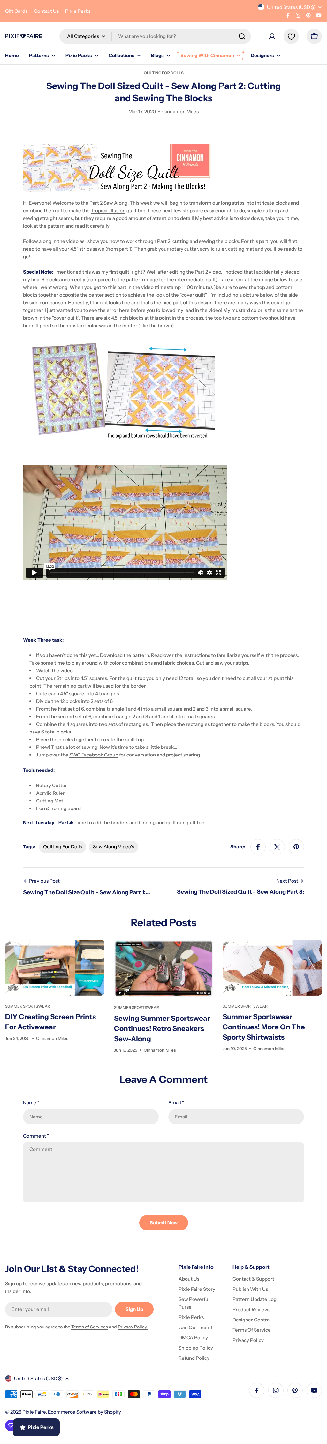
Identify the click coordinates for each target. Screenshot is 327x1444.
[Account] (272, 36)
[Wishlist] (291, 36)
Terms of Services (89, 1327)
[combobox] (155, 36)
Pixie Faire (34, 1412)
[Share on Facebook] (258, 846)
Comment (36, 1136)
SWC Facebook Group (93, 755)
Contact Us (46, 11)
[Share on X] (277, 846)
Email (176, 1103)
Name (31, 1103)
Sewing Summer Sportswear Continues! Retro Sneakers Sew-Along (162, 1028)
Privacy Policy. (133, 1327)
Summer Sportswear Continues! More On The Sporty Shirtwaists (264, 1027)
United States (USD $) (291, 7)
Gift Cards (16, 11)
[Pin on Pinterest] (296, 846)
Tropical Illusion (108, 210)
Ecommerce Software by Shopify (84, 1412)
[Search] (242, 36)
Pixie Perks (77, 11)
